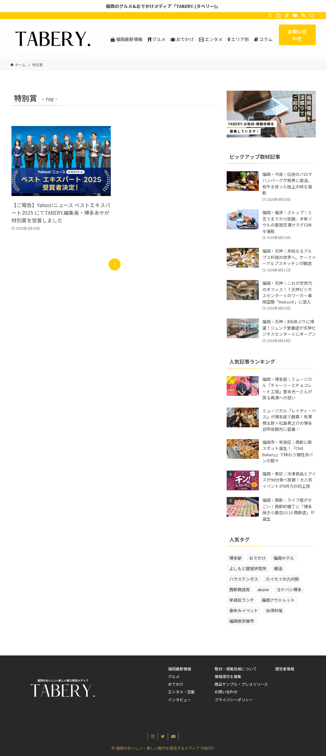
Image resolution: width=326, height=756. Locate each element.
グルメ (174, 676)
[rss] (303, 15)
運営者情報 (284, 668)
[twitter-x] (270, 15)
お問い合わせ (226, 691)
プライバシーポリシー (234, 699)
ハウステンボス (243, 579)
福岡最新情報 (179, 668)
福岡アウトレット (278, 600)
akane (263, 589)
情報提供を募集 (228, 676)
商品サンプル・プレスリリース (241, 684)
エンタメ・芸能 (181, 691)
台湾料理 (274, 610)
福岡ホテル (283, 558)
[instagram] (278, 15)
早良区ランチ (241, 600)
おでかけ (257, 558)
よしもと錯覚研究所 (247, 568)
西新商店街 (239, 589)
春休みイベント (243, 610)
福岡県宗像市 (241, 621)
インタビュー (179, 699)
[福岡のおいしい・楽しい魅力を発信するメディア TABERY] (52, 39)
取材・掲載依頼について (236, 668)
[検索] (312, 15)
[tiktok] (287, 15)
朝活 (278, 568)
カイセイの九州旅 (282, 579)
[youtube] (295, 15)
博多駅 (235, 558)
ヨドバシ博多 (289, 589)
